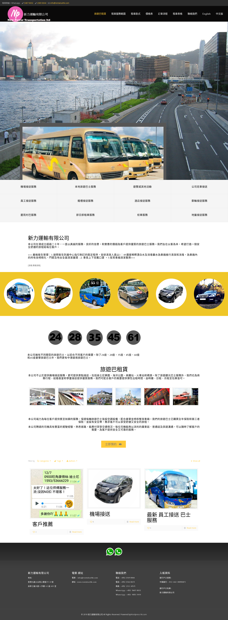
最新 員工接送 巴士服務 (169, 517)
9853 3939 (57, 45)
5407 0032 (28, 3)
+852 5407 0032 (134, 590)
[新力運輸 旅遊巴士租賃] (28, 14)
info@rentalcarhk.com (59, 3)
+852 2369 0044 (128, 578)
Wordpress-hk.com (139, 614)
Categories (44, 461)
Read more (77, 532)
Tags (59, 461)
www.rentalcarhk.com (87, 582)
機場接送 (100, 514)
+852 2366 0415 (128, 582)
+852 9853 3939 (134, 594)
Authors (72, 461)
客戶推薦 (42, 524)
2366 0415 (55, 53)
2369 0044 (41, 3)
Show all (196, 461)
